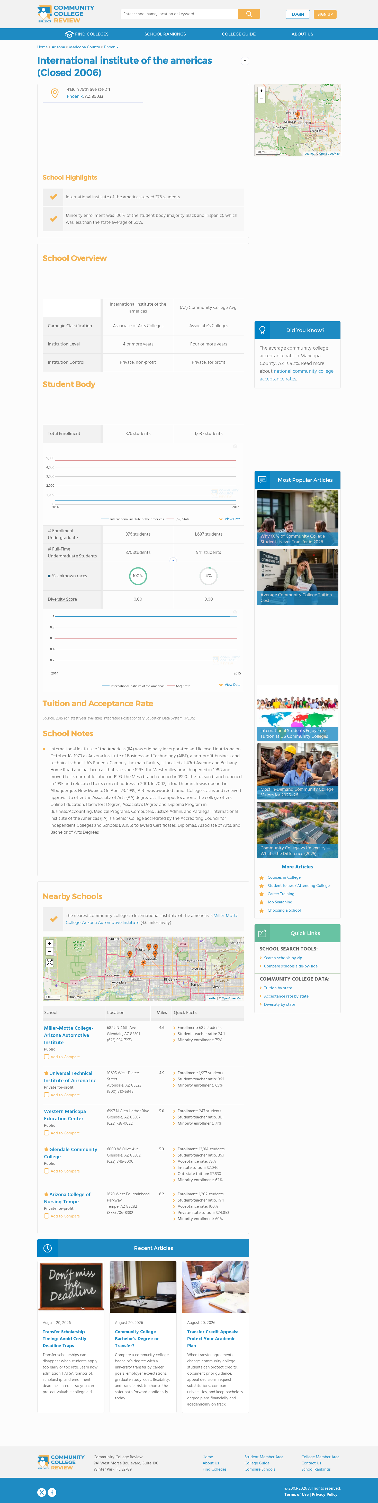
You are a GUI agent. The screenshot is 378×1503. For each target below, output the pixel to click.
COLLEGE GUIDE (239, 34)
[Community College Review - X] (41, 1492)
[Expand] (49, 963)
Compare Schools (260, 1469)
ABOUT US (302, 34)
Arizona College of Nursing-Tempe (67, 1198)
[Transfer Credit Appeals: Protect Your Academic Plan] (215, 1288)
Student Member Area (264, 1457)
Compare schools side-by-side (291, 966)
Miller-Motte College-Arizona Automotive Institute (68, 1035)
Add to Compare (65, 1057)
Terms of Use (296, 1494)
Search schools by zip (283, 958)
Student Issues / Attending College (299, 886)
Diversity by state (279, 1005)
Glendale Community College (70, 1153)
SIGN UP (325, 14)
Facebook (52, 1492)
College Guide (257, 1463)
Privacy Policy (325, 1494)
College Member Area (320, 1457)
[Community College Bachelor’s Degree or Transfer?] (143, 1288)
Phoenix (75, 96)
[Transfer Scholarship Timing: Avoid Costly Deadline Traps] (71, 1288)
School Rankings (316, 1469)
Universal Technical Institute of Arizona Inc (70, 1077)
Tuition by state (278, 988)
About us (211, 1463)
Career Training (281, 894)
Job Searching (280, 902)
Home (208, 1457)
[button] (143, 964)
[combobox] (176, 14)
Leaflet (212, 998)
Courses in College (284, 877)
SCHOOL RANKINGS (165, 34)
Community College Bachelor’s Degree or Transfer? (137, 1339)
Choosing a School (284, 910)
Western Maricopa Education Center (65, 1115)
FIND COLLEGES (92, 34)
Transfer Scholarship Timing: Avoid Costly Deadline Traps (64, 1339)
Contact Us (311, 1463)
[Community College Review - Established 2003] (66, 14)
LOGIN (298, 14)
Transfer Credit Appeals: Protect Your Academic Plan (212, 1339)
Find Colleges (215, 1469)
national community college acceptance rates (297, 375)
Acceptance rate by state (286, 996)
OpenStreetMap (232, 998)
